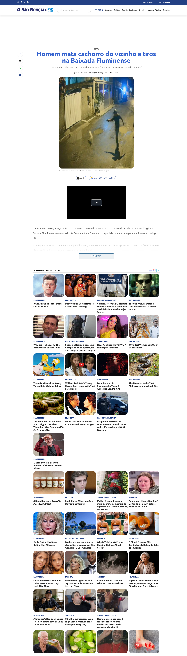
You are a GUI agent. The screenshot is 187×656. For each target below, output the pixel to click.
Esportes (166, 10)
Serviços (108, 10)
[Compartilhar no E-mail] (20, 75)
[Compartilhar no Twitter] (20, 61)
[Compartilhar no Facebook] (20, 54)
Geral (141, 10)
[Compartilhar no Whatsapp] (20, 68)
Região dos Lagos (129, 10)
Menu (100, 10)
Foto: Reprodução (101, 171)
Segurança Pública (153, 10)
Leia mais (96, 256)
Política (117, 10)
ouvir (82, 178)
